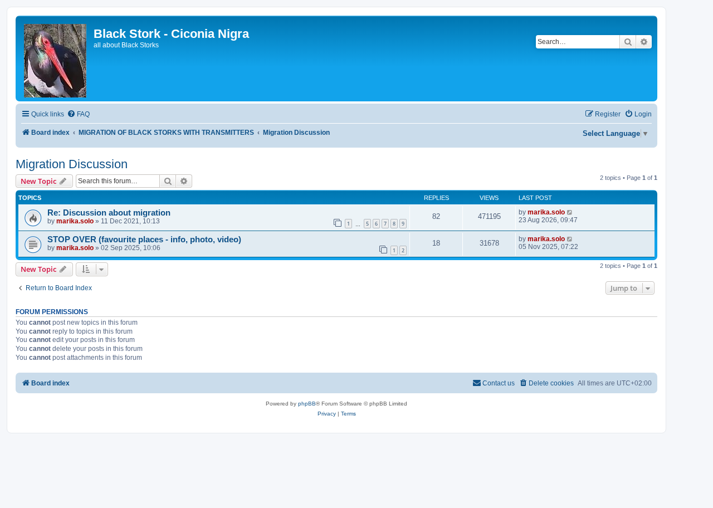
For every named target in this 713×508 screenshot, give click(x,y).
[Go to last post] (570, 212)
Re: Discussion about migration (108, 212)
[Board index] (56, 58)
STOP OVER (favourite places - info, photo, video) (144, 239)
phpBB (307, 403)
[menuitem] (78, 114)
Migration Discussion (72, 164)
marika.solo (75, 221)
